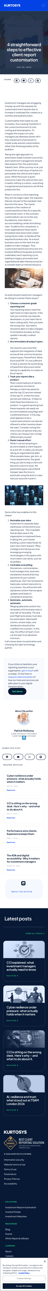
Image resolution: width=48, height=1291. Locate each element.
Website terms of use (14, 1164)
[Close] (45, 1261)
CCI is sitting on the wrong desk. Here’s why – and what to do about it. (23, 806)
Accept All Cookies (24, 1286)
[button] (43, 5)
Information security (14, 1159)
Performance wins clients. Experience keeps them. (22, 832)
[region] (24, 1274)
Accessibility (10, 1183)
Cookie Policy (24, 1273)
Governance (10, 1174)
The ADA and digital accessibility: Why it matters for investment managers (23, 858)
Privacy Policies (12, 1178)
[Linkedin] (24, 738)
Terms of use (10, 1169)
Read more (11, 790)
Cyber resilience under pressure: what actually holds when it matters (24, 778)
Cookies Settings (24, 1278)
